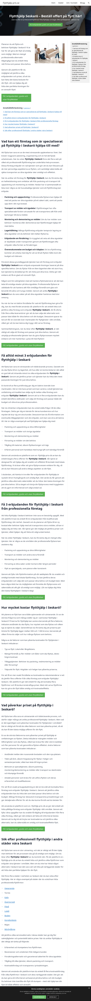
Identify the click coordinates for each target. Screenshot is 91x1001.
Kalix (7, 897)
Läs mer (64, 993)
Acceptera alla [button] (39, 997)
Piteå (7, 906)
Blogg (82, 3)
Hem (53, 3)
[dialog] (45, 993)
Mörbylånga (10, 929)
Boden (7, 915)
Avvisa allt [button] (52, 997)
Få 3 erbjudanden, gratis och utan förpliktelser (45, 25)
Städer (61, 3)
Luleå (7, 911)
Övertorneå (10, 902)
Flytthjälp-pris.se (11, 2)
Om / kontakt (71, 3)
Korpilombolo (10, 920)
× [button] (89, 988)
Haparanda (9, 888)
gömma (27, 108)
